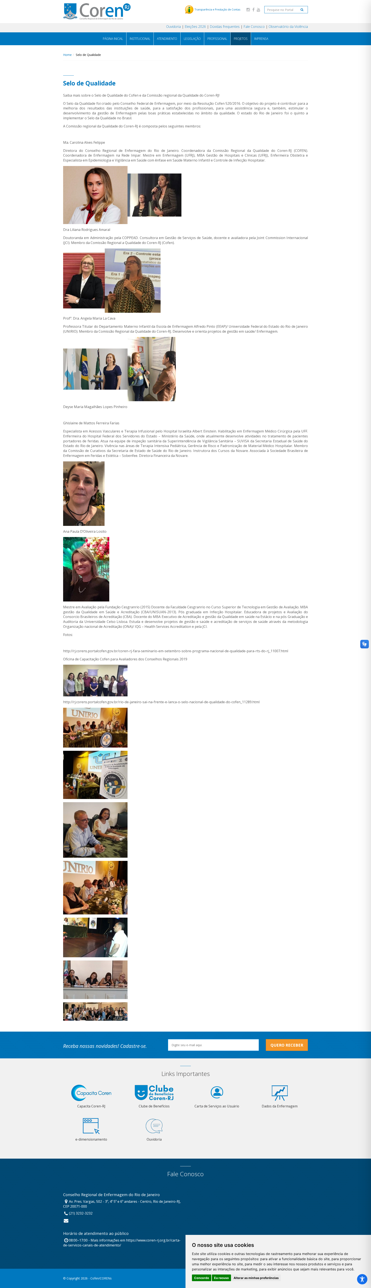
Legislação (192, 39)
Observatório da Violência (288, 26)
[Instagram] (248, 9)
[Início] (97, 11)
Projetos (241, 39)
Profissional (217, 39)
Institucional (140, 39)
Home (67, 55)
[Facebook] (253, 9)
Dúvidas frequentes (225, 26)
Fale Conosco (254, 26)
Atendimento (167, 39)
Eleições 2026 (195, 26)
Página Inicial (113, 39)
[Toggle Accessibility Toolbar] (362, 1279)
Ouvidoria (173, 26)
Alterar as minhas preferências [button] (256, 1278)
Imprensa (261, 39)
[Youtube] (258, 9)
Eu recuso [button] (221, 1278)
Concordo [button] (201, 1278)
